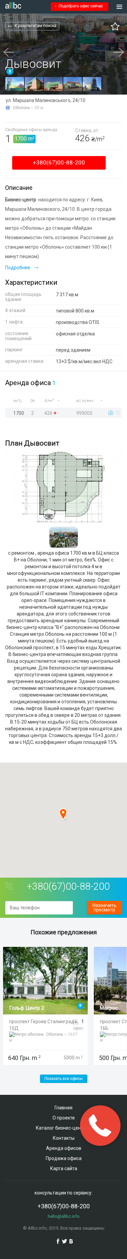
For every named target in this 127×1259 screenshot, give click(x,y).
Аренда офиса (28, 383)
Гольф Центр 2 (26, 1008)
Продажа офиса (64, 1158)
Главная (63, 1107)
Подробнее (17, 267)
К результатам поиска (35, 25)
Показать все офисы (63, 1078)
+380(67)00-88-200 (59, 162)
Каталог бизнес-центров (63, 1128)
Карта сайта (63, 1168)
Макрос (109, 1008)
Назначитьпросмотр (104, 907)
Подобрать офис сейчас (79, 6)
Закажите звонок (100, 1126)
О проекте (63, 1117)
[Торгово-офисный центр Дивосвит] (14, 84)
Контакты (64, 1138)
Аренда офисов (63, 1148)
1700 (21, 138)
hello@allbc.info (64, 1216)
